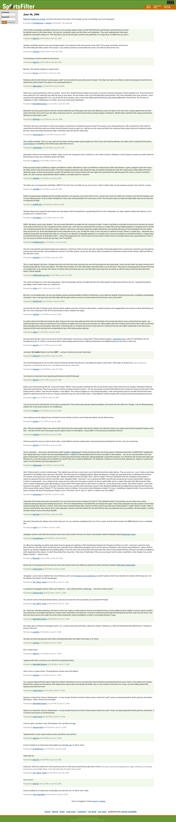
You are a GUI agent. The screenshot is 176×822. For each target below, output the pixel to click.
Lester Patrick (29, 144)
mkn (34, 398)
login (155, 7)
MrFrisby (36, 119)
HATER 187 (37, 205)
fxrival (35, 73)
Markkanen (76, 452)
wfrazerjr (36, 52)
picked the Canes (129, 534)
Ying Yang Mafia (39, 795)
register (102, 801)
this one (69, 745)
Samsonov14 (38, 135)
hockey (49, 23)
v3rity (35, 288)
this (90, 589)
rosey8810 (37, 218)
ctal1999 (36, 189)
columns (167, 6)
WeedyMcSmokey (40, 104)
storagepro (37, 494)
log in (95, 801)
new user (167, 7)
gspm (35, 332)
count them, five (119, 339)
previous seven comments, (85, 576)
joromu (35, 421)
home (148, 6)
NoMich (36, 411)
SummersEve (38, 593)
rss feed (92, 811)
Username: (5, 12)
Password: (5, 17)
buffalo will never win (41, 275)
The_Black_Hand (39, 582)
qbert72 (36, 38)
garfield (36, 178)
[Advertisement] (153, 31)
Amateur (36, 369)
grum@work (37, 569)
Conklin (67, 452)
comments (157, 6)
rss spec (102, 811)
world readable (129, 811)
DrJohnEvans (38, 23)
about (148, 7)
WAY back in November (126, 565)
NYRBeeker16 (38, 242)
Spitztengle (37, 465)
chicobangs (37, 148)
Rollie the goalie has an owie (34, 19)
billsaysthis (37, 86)
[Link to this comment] (24, 38)
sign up (11, 22)
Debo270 (36, 258)
